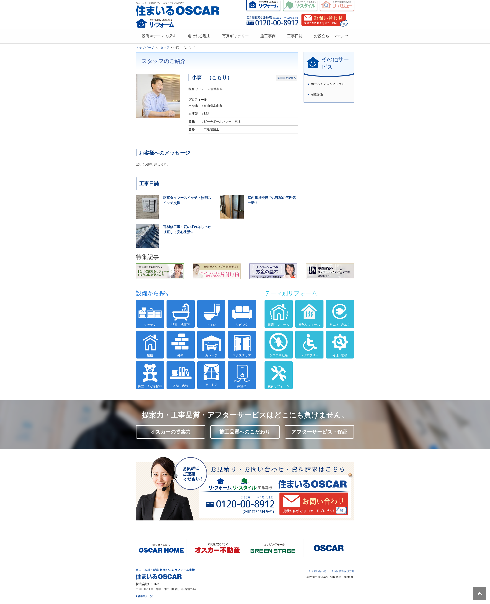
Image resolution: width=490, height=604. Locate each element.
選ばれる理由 (199, 36)
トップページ (145, 47)
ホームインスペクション (328, 84)
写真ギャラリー (235, 36)
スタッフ (163, 47)
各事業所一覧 (145, 596)
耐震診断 (317, 94)
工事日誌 (294, 36)
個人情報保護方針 (344, 571)
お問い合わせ (318, 571)
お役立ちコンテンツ (331, 36)
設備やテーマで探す (159, 36)
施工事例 (268, 36)
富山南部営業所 (286, 78)
